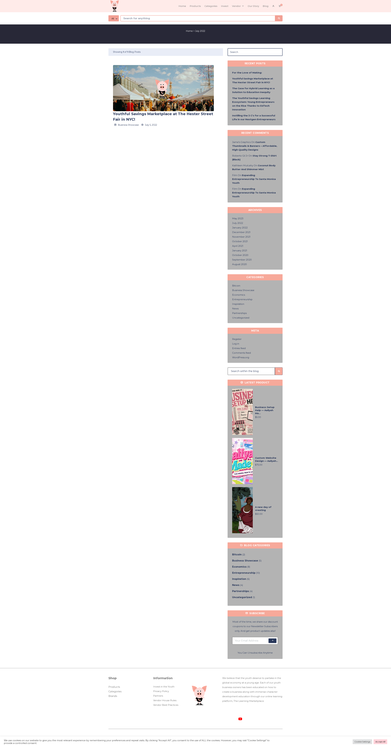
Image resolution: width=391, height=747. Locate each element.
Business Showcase (128, 125)
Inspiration (238, 303)
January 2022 (240, 227)
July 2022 (237, 223)
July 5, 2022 (150, 125)
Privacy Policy (161, 691)
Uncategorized (240, 317)
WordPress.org (240, 357)
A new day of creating (263, 509)
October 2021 (240, 241)
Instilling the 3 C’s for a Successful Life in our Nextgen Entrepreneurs (254, 117)
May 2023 (237, 218)
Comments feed (241, 352)
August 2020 (239, 264)
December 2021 (241, 232)
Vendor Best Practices (165, 704)
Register (236, 339)
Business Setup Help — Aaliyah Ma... (264, 410)
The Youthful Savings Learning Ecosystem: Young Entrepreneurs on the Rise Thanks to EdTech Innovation (253, 104)
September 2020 (242, 259)
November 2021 (241, 236)
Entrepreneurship (242, 299)
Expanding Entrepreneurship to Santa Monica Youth (254, 179)
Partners (158, 695)
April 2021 (237, 245)
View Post (163, 88)
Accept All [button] (380, 741)
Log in (235, 343)
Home (189, 31)
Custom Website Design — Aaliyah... (266, 459)
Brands (112, 696)
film (234, 175)
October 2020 (240, 255)
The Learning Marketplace (249, 701)
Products (114, 686)
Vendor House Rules (164, 700)
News (235, 308)
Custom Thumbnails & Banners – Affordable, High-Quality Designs (254, 146)
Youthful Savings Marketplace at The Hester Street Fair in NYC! (252, 80)
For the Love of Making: (247, 72)
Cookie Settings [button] (362, 741)
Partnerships (239, 313)
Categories (114, 691)
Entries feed (239, 348)
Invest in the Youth (163, 686)
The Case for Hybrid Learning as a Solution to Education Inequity (253, 90)
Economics (238, 294)
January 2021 (239, 250)
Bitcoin (236, 285)
